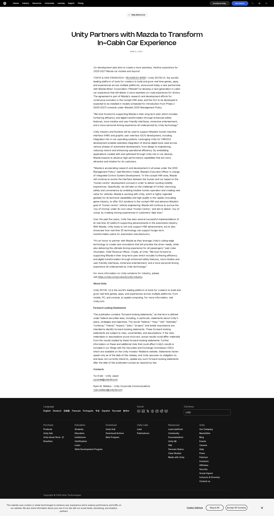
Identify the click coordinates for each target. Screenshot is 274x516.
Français (76, 411)
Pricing (80, 3)
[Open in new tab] (62, 437)
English (47, 411)
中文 (98, 411)
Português (88, 411)
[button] (219, 3)
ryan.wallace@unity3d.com (107, 389)
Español (106, 411)
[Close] (262, 508)
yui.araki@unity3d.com (105, 379)
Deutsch (57, 411)
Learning (61, 3)
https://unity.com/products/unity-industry (120, 277)
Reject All (214, 507)
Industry (25, 3)
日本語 (67, 411)
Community (49, 3)
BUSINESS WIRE (136, 77)
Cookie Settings (195, 507)
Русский (116, 411)
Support (71, 3)
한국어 (126, 411)
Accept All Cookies (236, 507)
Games (16, 3)
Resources (37, 3)
